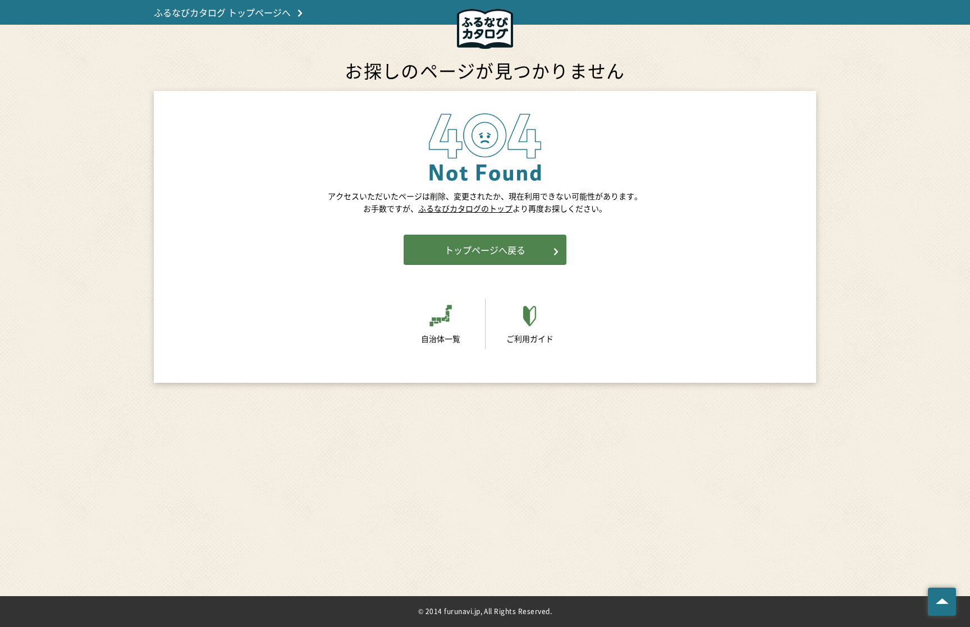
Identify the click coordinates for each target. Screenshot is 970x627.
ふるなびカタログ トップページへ (222, 12)
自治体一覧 (440, 338)
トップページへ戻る (485, 250)
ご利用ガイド (529, 338)
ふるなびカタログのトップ (465, 208)
